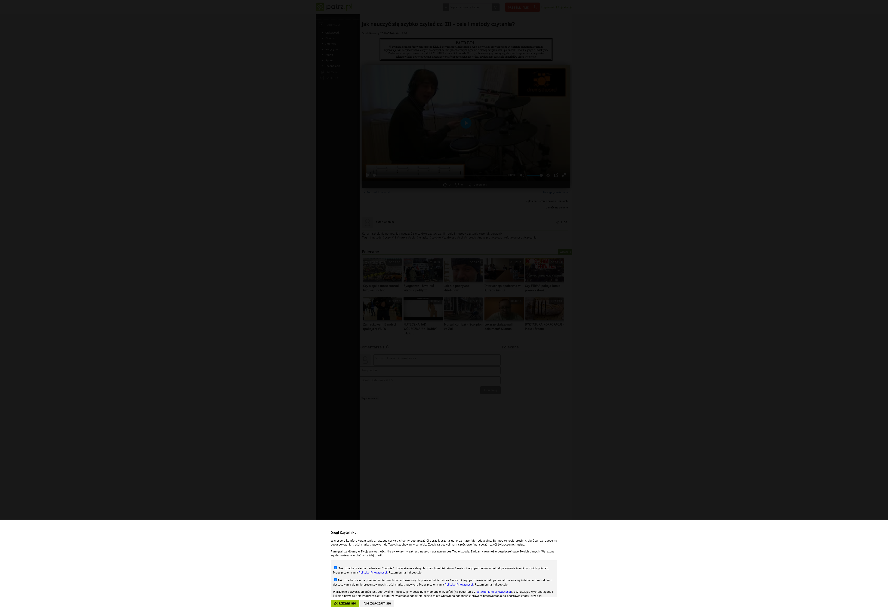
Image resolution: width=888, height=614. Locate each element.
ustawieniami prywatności (493, 592)
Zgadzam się (345, 603)
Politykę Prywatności (373, 572)
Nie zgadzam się (377, 603)
